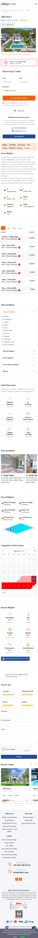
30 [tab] (21, 803)
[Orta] (8, 694)
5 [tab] (12, 801)
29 (29, 585)
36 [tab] (32, 803)
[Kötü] (13, 694)
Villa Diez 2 (6, 12)
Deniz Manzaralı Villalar (9, 849)
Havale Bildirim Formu (9, 823)
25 (9, 585)
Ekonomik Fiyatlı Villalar (9, 855)
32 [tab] (25, 803)
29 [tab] (19, 803)
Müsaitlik (12, 148)
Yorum (3, 729)
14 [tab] (28, 801)
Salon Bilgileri (8, 358)
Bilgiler (4, 145)
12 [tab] (24, 801)
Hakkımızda (28, 820)
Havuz (5, 148)
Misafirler (6, 87)
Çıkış (20, 78)
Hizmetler (21, 145)
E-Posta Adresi (5, 720)
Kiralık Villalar (13, 10)
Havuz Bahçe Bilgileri (11, 364)
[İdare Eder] (10, 694)
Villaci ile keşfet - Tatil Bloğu (9, 830)
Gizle (15, 937)
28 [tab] (18, 803)
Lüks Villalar (9, 846)
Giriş (4, 78)
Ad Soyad (4, 711)
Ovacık (28, 10)
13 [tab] (26, 801)
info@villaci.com (20, 131)
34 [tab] (28, 803)
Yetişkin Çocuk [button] (10, 90)
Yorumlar (27, 148)
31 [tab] (23, 803)
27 (19, 585)
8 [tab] (17, 801)
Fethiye (21, 10)
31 (4, 590)
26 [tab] (14, 803)
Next (35, 764)
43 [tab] (22, 805)
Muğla (3, 20)
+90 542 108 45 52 (20, 128)
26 (14, 585)
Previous (31, 764)
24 (4, 585)
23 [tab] (9, 803)
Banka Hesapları (28, 817)
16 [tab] (31, 801)
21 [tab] (5, 803)
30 (33, 583)
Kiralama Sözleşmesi (9, 826)
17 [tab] (33, 801)
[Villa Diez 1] (15, 777)
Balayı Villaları (9, 843)
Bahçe (5, 371)
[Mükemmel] (4, 694)
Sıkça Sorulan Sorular (29, 823)
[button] (10, 24)
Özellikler (12, 145)
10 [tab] (21, 801)
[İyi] (6, 694)
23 (33, 579)
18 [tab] (35, 801)
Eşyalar (24, 702)
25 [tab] (12, 803)
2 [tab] (7, 801)
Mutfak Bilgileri (9, 351)
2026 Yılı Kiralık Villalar (9, 840)
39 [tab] (15, 805)
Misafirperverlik (27, 691)
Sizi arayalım (19, 136)
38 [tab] (35, 803)
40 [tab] (17, 805)
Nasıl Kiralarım (9, 820)
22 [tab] (7, 803)
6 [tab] (14, 801)
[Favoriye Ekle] (3, 24)
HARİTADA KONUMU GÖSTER (17, 659)
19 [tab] (2, 803)
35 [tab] (30, 803)
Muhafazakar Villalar (9, 857)
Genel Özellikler (9, 312)
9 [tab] (19, 801)
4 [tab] (10, 801)
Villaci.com (4, 10)
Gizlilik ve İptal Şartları (9, 817)
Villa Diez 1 (7, 788)
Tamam (22, 937)
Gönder (19, 757)
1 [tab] (4, 801)
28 (24, 585)
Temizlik (6, 691)
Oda (28, 145)
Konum (19, 148)
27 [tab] (16, 803)
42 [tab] (20, 805)
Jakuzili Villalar (9, 852)
